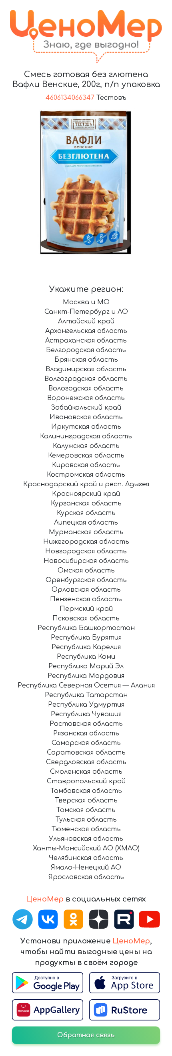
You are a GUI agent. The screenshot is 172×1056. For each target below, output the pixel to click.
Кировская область (86, 465)
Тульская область (86, 819)
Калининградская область (86, 436)
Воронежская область (86, 398)
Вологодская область (86, 388)
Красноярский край (86, 493)
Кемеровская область (86, 455)
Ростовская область (86, 723)
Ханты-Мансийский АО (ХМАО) (86, 848)
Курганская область (86, 503)
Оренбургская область (86, 580)
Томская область (86, 810)
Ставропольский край (86, 781)
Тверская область (86, 800)
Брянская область (86, 359)
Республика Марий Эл (86, 666)
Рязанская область (86, 733)
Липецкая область (86, 522)
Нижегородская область (86, 541)
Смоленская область (86, 771)
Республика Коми (86, 656)
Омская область (86, 570)
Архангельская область (86, 331)
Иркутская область (86, 426)
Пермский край (86, 608)
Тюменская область (86, 829)
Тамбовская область (86, 790)
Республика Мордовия (86, 676)
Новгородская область (86, 551)
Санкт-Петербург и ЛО (86, 311)
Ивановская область (86, 417)
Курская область (86, 513)
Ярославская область (86, 877)
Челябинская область (86, 858)
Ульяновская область (86, 838)
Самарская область (86, 743)
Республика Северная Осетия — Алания (86, 685)
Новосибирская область (86, 561)
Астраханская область (86, 340)
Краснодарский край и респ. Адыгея (86, 484)
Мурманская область (86, 532)
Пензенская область (86, 599)
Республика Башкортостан (86, 628)
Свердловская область (86, 762)
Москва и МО (86, 302)
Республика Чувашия (86, 714)
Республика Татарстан (86, 695)
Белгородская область (86, 350)
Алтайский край (86, 321)
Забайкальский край (86, 407)
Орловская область (86, 589)
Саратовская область (86, 752)
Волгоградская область (86, 378)
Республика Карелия (86, 647)
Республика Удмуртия (86, 704)
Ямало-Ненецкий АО (86, 867)
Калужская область (86, 446)
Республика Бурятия (86, 637)
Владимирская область (86, 369)
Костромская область (86, 474)
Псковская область (86, 618)
